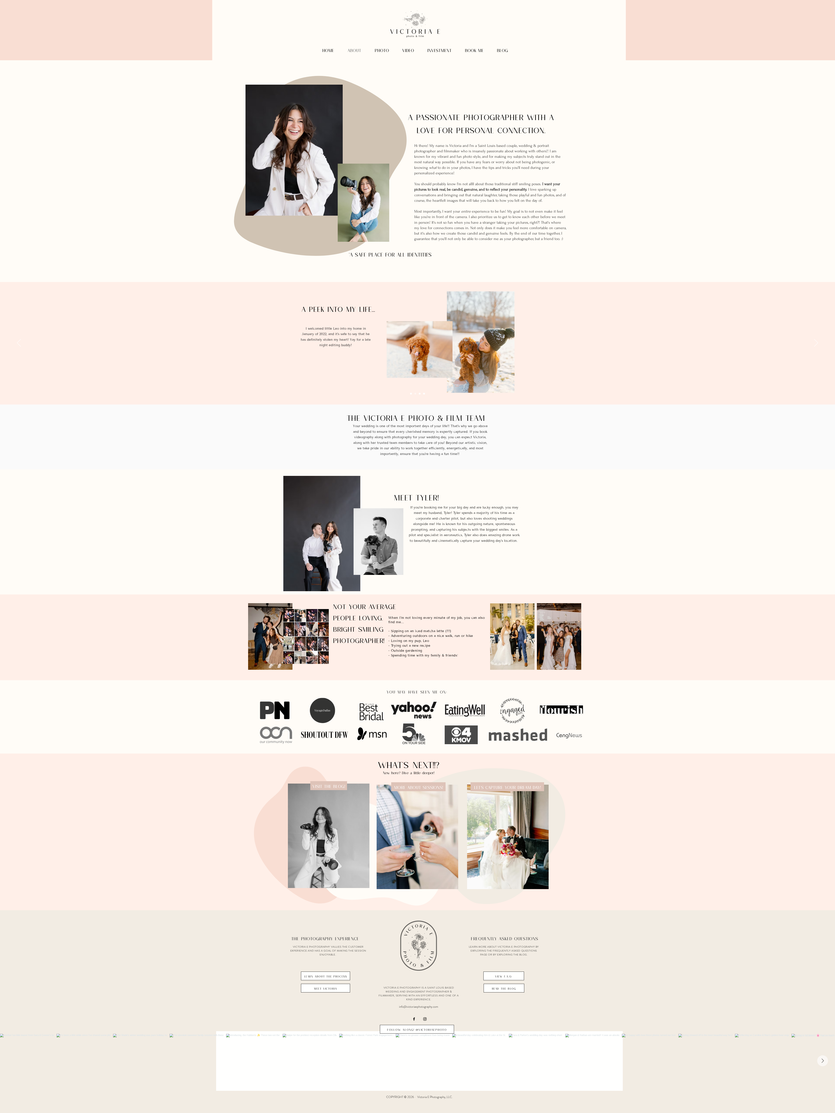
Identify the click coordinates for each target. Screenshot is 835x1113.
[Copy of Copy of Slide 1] (420, 394)
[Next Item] (822, 1060)
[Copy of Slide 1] (411, 394)
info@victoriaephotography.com (418, 1006)
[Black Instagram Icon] (425, 1019)
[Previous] (19, 343)
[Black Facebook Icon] (414, 1019)
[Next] (816, 343)
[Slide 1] (415, 394)
